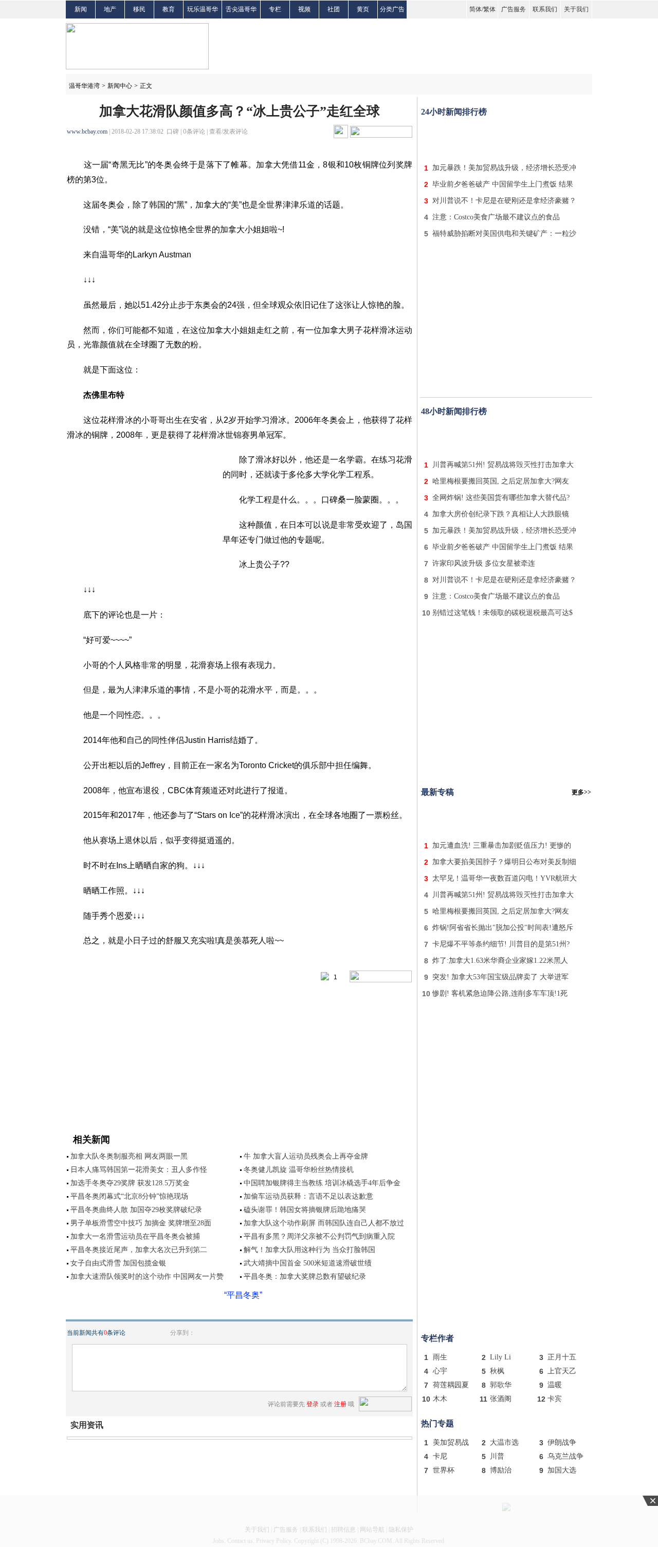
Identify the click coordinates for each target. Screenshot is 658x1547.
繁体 (489, 9)
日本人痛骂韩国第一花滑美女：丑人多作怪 (138, 1169)
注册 (340, 1404)
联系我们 (545, 9)
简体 (475, 9)
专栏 (275, 9)
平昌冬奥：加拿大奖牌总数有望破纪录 (305, 1276)
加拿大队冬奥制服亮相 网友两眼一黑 (129, 1156)
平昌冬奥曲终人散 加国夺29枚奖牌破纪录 (136, 1210)
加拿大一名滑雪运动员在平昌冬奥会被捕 (135, 1236)
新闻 (81, 9)
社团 (333, 9)
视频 (304, 9)
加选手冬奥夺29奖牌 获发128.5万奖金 (130, 1183)
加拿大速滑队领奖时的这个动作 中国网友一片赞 (147, 1276)
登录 (312, 1404)
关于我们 (576, 9)
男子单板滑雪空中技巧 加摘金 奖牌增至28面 (140, 1223)
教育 (168, 9)
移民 (139, 9)
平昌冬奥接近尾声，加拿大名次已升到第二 (138, 1250)
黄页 (363, 9)
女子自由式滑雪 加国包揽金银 (118, 1263)
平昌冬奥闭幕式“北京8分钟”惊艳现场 (129, 1196)
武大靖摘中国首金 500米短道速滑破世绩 (308, 1263)
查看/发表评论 (228, 131)
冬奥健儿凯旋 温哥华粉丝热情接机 (299, 1169)
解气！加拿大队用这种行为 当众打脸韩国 (309, 1250)
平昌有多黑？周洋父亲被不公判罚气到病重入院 (319, 1236)
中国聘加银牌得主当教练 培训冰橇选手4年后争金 (322, 1183)
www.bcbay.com (87, 131)
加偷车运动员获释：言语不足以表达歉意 (308, 1196)
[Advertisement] (506, 138)
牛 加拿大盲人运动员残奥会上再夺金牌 (306, 1156)
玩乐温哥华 (202, 9)
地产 (110, 9)
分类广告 (392, 9)
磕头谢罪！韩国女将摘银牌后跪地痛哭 (305, 1210)
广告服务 (513, 9)
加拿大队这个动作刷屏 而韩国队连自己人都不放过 (324, 1223)
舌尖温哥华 (241, 9)
